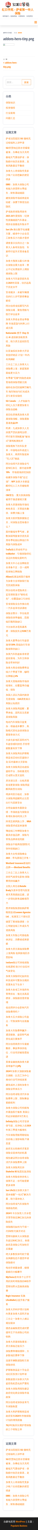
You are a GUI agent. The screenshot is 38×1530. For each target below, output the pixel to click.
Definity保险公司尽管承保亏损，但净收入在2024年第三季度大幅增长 (18, 1125)
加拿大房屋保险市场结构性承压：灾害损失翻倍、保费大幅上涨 (17, 508)
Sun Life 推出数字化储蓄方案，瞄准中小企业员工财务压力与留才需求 (18, 233)
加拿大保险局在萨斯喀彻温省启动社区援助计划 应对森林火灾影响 (17, 757)
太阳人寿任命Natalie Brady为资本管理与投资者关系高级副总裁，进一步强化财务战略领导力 (18, 894)
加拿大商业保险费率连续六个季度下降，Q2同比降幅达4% (17, 672)
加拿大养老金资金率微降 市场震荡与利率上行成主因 (18, 323)
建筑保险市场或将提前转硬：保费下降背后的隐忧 (17, 202)
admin (20, 33)
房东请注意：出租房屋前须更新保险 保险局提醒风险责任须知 (18, 784)
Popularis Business (19, 1525)
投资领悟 (10, 107)
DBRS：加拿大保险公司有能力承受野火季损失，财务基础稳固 (17, 188)
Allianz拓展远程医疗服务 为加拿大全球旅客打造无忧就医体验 (18, 581)
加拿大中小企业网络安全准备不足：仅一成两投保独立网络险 (17, 567)
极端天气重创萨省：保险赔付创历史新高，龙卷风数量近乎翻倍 (17, 161)
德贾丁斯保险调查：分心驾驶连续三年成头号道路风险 (17, 926)
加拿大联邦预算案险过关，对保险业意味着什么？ (17, 522)
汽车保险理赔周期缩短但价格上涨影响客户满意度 (17, 1139)
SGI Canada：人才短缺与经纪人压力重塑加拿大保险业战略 (18, 405)
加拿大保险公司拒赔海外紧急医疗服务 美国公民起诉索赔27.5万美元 (18, 1112)
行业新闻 (10, 112)
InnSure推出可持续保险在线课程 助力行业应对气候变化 (18, 966)
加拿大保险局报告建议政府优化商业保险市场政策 (17, 1393)
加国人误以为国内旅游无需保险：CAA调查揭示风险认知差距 (18, 699)
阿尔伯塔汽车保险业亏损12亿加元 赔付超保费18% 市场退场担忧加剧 (18, 468)
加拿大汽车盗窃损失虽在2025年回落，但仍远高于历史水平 (18, 282)
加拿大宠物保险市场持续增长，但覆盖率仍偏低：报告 (17, 685)
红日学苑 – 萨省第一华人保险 (18, 11)
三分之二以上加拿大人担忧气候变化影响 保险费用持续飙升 (18, 876)
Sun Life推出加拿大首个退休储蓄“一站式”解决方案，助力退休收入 (18, 1194)
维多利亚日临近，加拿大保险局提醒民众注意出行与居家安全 (17, 798)
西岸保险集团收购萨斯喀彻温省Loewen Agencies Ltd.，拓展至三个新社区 (18, 912)
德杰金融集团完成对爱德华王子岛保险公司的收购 (17, 1332)
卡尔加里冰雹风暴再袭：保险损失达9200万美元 (18, 631)
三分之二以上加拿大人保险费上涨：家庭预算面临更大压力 (17, 368)
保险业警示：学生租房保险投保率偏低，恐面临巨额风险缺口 (17, 617)
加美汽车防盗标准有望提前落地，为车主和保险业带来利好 (17, 658)
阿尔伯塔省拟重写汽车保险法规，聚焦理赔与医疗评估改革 (17, 310)
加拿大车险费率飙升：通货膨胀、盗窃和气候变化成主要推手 (17, 1034)
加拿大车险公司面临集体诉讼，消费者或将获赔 (17, 939)
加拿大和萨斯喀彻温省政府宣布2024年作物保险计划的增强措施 (18, 1415)
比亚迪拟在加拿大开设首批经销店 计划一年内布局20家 (18, 355)
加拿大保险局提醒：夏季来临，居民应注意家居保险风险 (17, 712)
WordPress (20, 1521)
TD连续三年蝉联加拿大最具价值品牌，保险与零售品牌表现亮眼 (17, 835)
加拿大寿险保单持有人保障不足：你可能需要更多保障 (17, 1181)
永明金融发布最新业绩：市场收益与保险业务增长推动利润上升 (17, 812)
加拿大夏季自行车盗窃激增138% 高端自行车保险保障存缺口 (18, 644)
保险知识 (10, 102)
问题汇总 (10, 118)
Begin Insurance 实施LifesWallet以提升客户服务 (18, 1300)
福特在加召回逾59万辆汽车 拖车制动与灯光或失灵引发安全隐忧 (18, 391)
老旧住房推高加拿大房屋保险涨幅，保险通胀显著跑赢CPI (17, 418)
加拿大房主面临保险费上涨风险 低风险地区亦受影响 (18, 953)
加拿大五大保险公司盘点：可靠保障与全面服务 (17, 1021)
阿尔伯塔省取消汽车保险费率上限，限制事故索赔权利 (17, 1098)
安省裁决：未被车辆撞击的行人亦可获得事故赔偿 (17, 296)
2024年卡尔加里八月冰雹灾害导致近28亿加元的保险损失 (18, 1217)
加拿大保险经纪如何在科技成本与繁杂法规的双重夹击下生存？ (17, 980)
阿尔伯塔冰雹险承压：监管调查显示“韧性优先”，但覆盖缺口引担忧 (18, 594)
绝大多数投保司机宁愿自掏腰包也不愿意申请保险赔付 (17, 1258)
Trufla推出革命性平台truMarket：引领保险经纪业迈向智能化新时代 (18, 553)
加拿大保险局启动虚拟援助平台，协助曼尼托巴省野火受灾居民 (17, 771)
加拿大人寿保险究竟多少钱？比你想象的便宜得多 (17, 175)
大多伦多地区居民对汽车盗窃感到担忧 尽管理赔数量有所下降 (18, 744)
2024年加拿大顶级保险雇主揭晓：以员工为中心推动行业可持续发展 (18, 1075)
